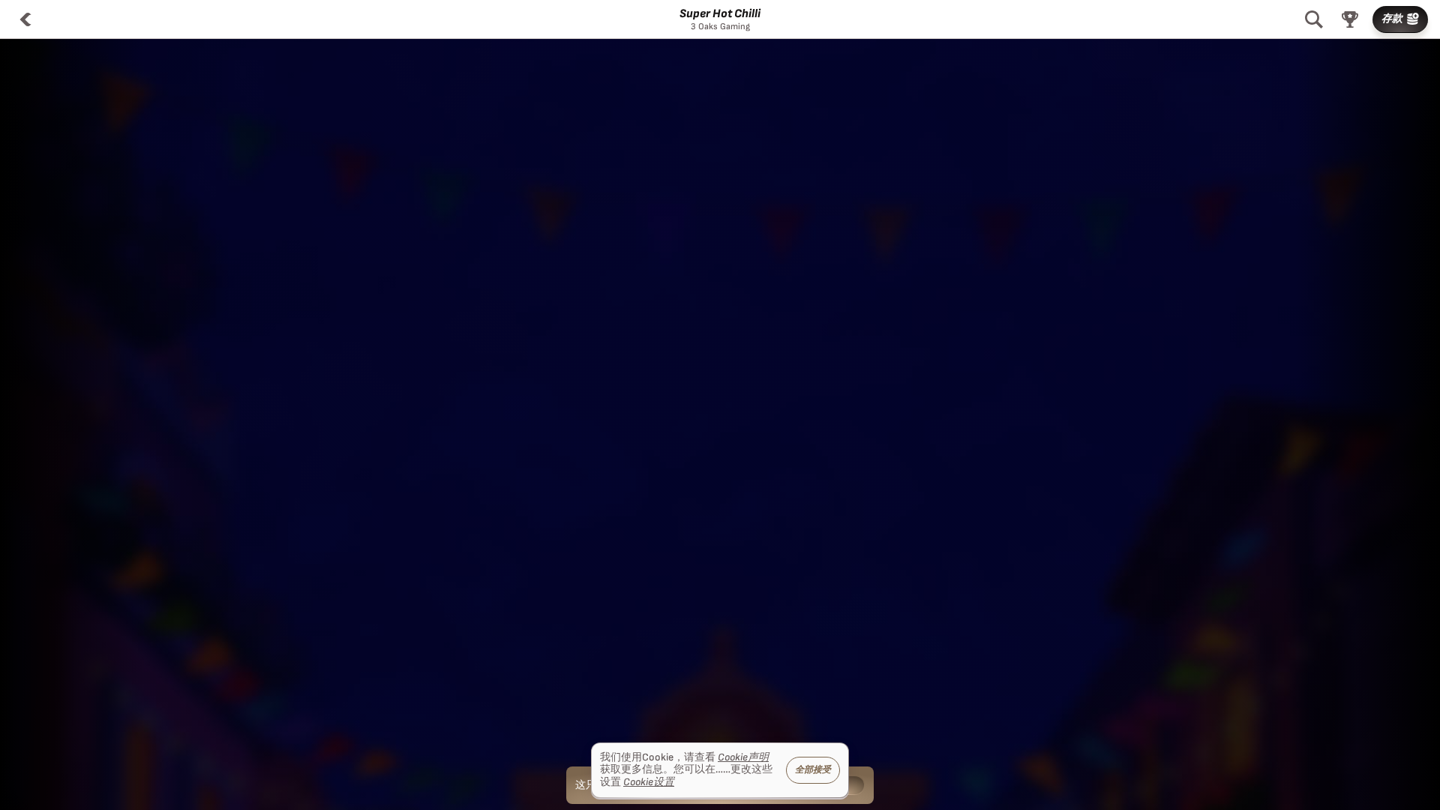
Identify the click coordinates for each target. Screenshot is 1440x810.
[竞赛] (1350, 19)
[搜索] (1314, 19)
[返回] (25, 19)
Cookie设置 (648, 782)
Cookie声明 (743, 758)
